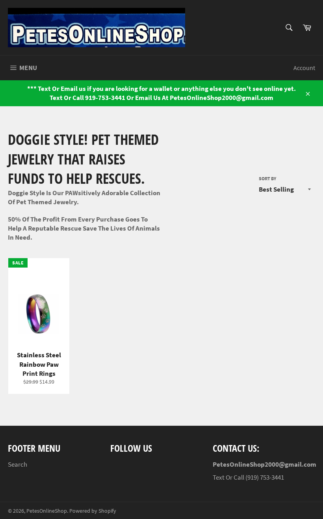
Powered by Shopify (92, 511)
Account (304, 68)
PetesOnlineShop (46, 511)
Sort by (267, 178)
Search (17, 464)
